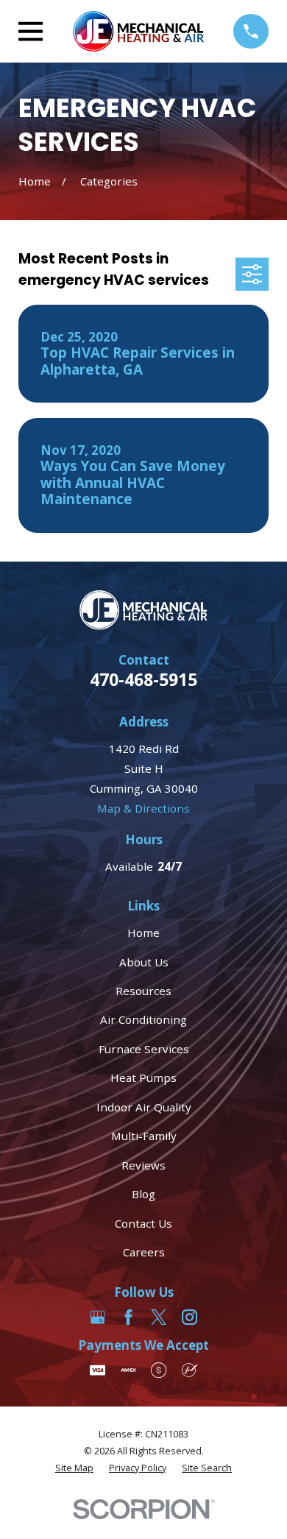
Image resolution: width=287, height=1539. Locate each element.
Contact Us (143, 1223)
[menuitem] (74, 1468)
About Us (144, 962)
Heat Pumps (143, 1077)
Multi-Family (144, 1135)
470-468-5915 (143, 679)
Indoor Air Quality (143, 1107)
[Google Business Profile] (97, 1317)
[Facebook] (128, 1317)
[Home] (138, 31)
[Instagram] (189, 1317)
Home (143, 932)
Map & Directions (143, 808)
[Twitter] (158, 1317)
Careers (144, 1252)
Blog (143, 1193)
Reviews (143, 1165)
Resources (143, 990)
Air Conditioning (143, 1019)
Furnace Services (144, 1048)
